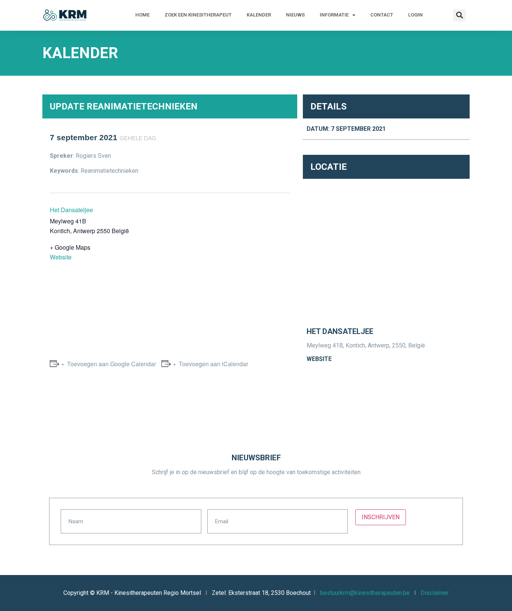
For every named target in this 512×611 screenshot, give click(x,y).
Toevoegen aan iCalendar (213, 363)
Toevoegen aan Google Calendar (111, 363)
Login (415, 15)
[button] (459, 15)
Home (142, 15)
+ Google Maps (70, 247)
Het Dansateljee (71, 209)
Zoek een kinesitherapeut (198, 15)
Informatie (334, 15)
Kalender (259, 15)
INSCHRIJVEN (381, 517)
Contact (381, 15)
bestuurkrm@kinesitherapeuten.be (365, 592)
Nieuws (295, 15)
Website (61, 257)
